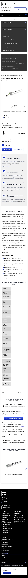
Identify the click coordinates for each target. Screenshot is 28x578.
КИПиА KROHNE (5, 524)
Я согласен (6, 573)
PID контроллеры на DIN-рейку (10, 43)
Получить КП (7, 149)
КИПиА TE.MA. (5, 519)
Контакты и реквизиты (19, 519)
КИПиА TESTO (5, 513)
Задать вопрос (20, 9)
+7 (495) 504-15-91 (7, 7)
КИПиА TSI (4, 526)
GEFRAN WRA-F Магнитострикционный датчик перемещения (13, 475)
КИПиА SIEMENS (5, 515)
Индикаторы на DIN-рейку (9, 39)
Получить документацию (14, 418)
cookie (14, 569)
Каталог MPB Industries (6, 546)
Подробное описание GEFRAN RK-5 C (13, 132)
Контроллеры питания (7, 47)
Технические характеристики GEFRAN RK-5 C (13, 63)
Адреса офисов (4, 553)
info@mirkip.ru (7, 10)
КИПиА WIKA (4, 517)
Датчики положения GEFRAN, (16, 440)
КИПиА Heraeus (5, 550)
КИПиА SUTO (4, 530)
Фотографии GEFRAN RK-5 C (9, 58)
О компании (17, 513)
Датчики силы (6, 36)
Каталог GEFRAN (8, 74)
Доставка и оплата (18, 515)
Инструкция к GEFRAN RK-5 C (9, 66)
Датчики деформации (7, 32)
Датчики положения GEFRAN (18, 74)
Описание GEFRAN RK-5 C (8, 61)
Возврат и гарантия (18, 517)
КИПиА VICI (4, 548)
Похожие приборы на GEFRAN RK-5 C (11, 68)
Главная (2, 74)
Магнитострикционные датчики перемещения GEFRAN (11, 75)
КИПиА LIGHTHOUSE (6, 528)
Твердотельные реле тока (8, 50)
